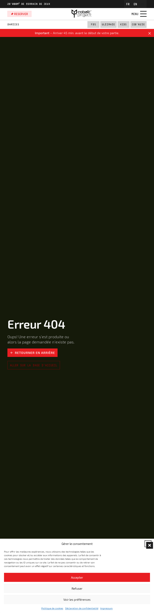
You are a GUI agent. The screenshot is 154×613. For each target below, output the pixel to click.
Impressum (106, 608)
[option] (128, 4)
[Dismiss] (149, 33)
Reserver (21, 14)
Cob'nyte (138, 24)
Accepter (77, 577)
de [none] (143, 4)
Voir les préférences (77, 599)
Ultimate (108, 24)
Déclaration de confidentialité (81, 608)
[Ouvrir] (143, 14)
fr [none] (128, 4)
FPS (93, 24)
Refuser (77, 588)
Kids (123, 24)
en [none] (135, 4)
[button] (148, 544)
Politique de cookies (52, 608)
